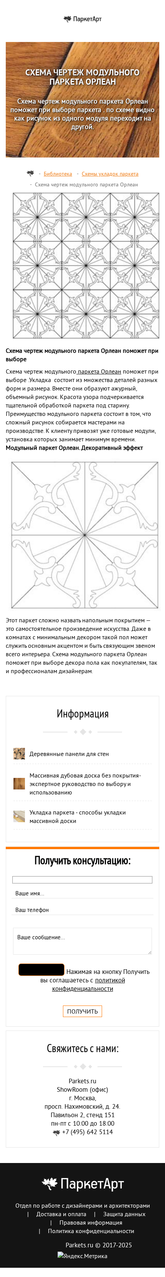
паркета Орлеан (98, 371)
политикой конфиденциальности (88, 984)
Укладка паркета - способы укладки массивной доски (78, 816)
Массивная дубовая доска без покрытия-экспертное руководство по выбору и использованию (85, 783)
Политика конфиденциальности (91, 1231)
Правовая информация (90, 1222)
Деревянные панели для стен (69, 753)
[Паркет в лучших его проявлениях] (82, 18)
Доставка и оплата (61, 1214)
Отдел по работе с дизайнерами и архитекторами (82, 1205)
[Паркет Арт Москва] (30, 173)
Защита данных (124, 1214)
